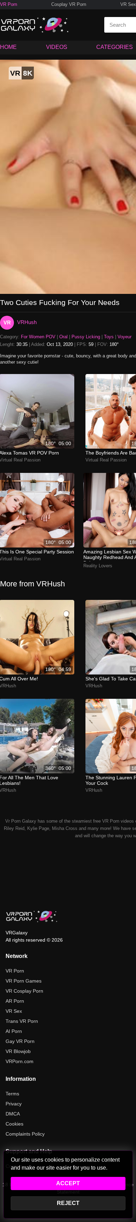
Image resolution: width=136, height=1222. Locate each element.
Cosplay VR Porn (68, 4)
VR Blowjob (18, 1051)
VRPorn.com (19, 1061)
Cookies (14, 1124)
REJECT (68, 1203)
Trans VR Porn (22, 1021)
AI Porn (14, 1031)
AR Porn (15, 1001)
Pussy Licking (85, 336)
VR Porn (8, 4)
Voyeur (124, 336)
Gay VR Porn (20, 1041)
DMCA (13, 1114)
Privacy (14, 1103)
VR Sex (128, 4)
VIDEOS (56, 47)
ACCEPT (68, 1183)
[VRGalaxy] (32, 916)
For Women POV (38, 336)
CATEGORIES (114, 47)
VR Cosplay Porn (24, 991)
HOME (8, 47)
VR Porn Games (23, 981)
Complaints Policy (25, 1134)
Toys (109, 336)
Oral (63, 336)
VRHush (27, 322)
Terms (12, 1093)
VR (7, 322)
